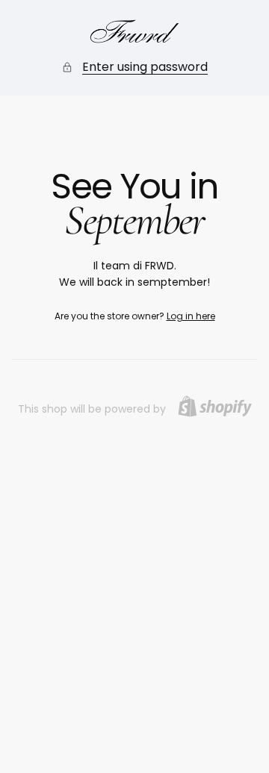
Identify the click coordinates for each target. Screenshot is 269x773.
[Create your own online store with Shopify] (215, 406)
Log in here (191, 316)
